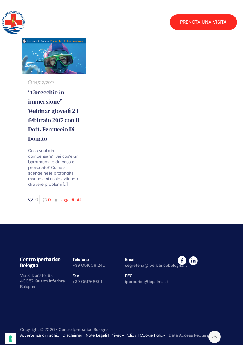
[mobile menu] (153, 22)
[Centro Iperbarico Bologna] (13, 22)
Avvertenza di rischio (39, 335)
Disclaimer (72, 335)
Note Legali (96, 335)
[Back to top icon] (214, 337)
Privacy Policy (123, 335)
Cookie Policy (152, 335)
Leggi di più (70, 199)
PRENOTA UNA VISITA (203, 22)
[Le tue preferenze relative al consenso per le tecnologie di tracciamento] (10, 338)
